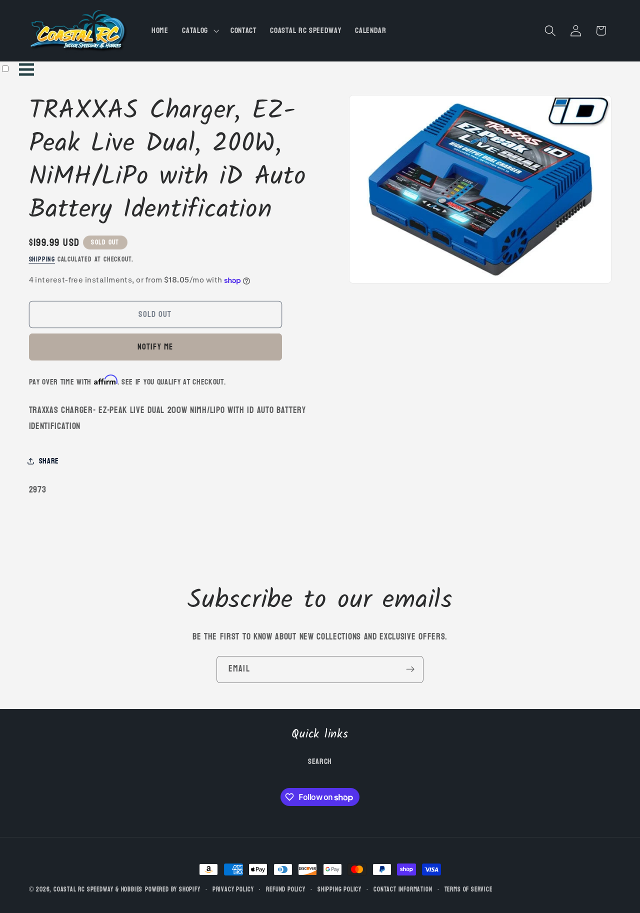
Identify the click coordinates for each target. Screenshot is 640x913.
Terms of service (468, 889)
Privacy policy (233, 889)
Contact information (403, 889)
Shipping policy (340, 889)
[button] (199, 30)
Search (320, 761)
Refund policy (285, 889)
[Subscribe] (410, 669)
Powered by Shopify (172, 889)
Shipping (42, 259)
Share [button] (49, 461)
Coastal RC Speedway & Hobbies (98, 889)
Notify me (155, 346)
